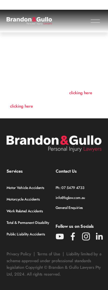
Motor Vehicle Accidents (25, 187)
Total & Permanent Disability (28, 222)
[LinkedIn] (99, 236)
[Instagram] (86, 236)
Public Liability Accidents (26, 234)
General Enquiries (69, 207)
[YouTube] (60, 236)
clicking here (80, 93)
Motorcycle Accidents (23, 199)
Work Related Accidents (25, 211)
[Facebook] (73, 236)
